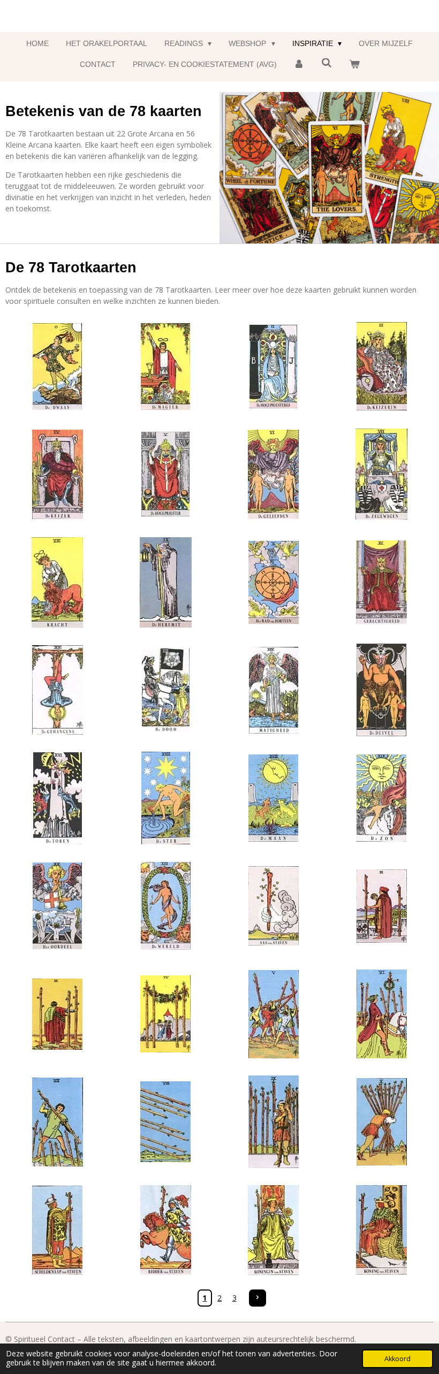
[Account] (299, 64)
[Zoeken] (326, 63)
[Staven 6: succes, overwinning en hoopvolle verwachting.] (382, 1014)
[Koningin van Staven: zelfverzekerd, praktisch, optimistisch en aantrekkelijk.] (274, 1230)
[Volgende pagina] (257, 1298)
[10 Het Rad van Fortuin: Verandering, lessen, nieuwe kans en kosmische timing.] (274, 582)
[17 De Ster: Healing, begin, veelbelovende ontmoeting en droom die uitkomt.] (165, 798)
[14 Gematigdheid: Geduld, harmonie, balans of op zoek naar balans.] (274, 690)
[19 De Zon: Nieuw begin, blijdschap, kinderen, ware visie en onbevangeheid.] (382, 798)
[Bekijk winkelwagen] (354, 64)
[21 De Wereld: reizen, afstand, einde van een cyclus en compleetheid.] (165, 906)
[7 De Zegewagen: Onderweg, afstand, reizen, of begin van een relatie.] (382, 475)
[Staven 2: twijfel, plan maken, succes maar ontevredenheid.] (382, 906)
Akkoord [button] (397, 1358)
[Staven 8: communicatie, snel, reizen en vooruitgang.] (165, 1122)
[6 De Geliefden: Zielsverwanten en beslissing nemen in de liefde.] (274, 475)
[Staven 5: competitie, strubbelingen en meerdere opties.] (274, 1014)
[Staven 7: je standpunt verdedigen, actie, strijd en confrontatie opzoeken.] (58, 1122)
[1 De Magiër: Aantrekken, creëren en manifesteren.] (165, 366)
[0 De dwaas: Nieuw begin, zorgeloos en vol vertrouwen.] (58, 366)
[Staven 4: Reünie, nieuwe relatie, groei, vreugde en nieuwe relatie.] (165, 1014)
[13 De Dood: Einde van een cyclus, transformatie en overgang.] (165, 690)
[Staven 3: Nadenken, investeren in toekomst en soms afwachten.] (58, 1014)
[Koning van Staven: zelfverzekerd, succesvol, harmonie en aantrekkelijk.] (382, 1230)
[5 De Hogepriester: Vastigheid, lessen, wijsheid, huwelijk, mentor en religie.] (165, 475)
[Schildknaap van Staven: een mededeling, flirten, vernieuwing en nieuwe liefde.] (58, 1230)
